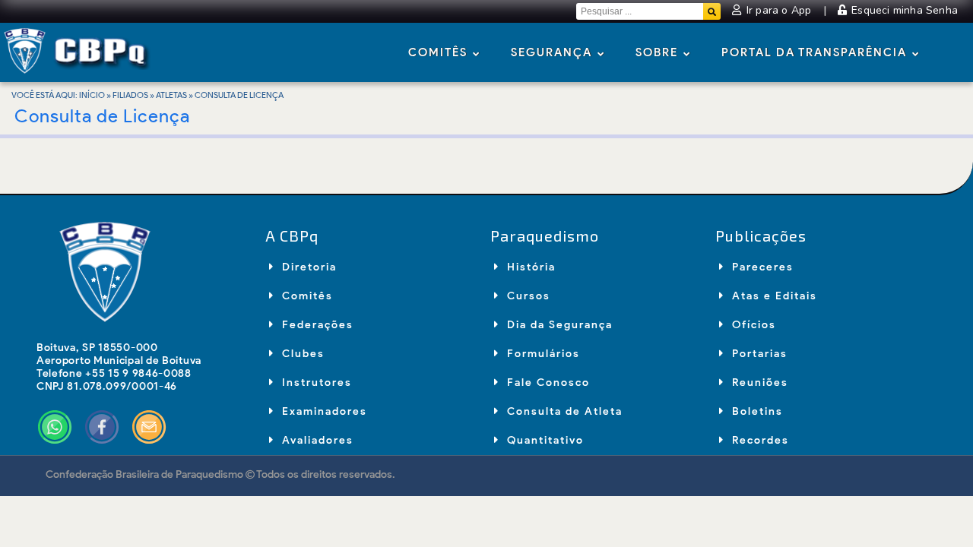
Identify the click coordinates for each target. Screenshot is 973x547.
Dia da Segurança (558, 324)
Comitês (439, 52)
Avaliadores (315, 440)
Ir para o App (778, 10)
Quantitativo (543, 440)
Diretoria (307, 267)
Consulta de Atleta (563, 411)
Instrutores (315, 382)
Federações (315, 324)
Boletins (755, 411)
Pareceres (761, 267)
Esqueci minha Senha (903, 10)
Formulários (541, 353)
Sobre (658, 52)
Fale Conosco (546, 382)
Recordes (758, 440)
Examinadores (322, 411)
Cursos (526, 295)
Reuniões (758, 382)
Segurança (553, 52)
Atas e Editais (772, 295)
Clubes (301, 353)
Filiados (130, 95)
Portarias (758, 353)
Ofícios (752, 324)
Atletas (171, 95)
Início (92, 95)
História (529, 267)
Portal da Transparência (816, 52)
